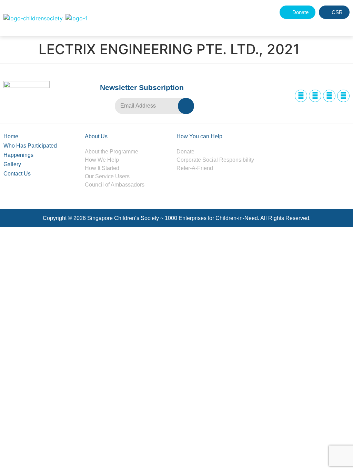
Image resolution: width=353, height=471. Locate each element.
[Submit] (186, 106)
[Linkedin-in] (329, 96)
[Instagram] (315, 96)
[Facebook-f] (301, 96)
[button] (328, 25)
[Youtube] (343, 96)
